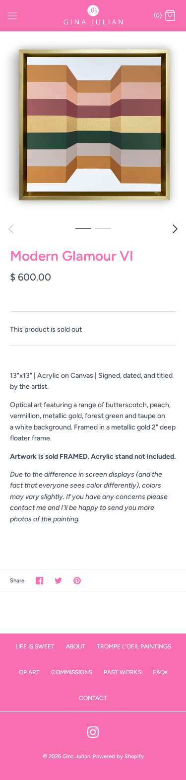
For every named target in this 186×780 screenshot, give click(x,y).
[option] (93, 125)
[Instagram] (93, 732)
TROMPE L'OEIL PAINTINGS (134, 646)
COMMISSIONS (71, 672)
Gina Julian (76, 756)
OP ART (29, 672)
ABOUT (75, 646)
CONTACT (93, 698)
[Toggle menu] (12, 15)
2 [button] (103, 228)
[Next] (175, 229)
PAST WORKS (122, 672)
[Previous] (11, 229)
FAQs (160, 672)
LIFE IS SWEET (35, 646)
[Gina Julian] (93, 15)
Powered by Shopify (118, 756)
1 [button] (83, 228)
